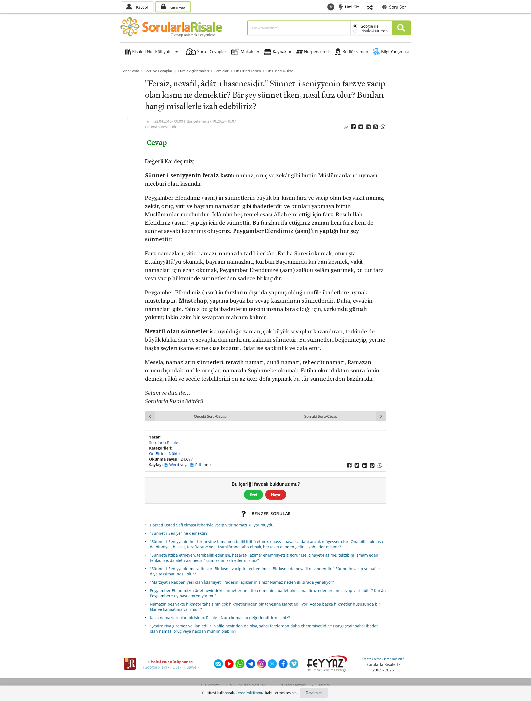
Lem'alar (221, 71)
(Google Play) (155, 667)
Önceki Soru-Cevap (210, 416)
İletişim (323, 685)
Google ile (369, 26)
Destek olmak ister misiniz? (383, 658)
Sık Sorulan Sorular (248, 685)
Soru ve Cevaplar (158, 71)
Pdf (198, 464)
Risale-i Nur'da (374, 30)
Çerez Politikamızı (250, 692)
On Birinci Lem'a (247, 71)
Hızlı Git (351, 6)
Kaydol (141, 7)
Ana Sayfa (131, 71)
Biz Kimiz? (210, 685)
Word (174, 464)
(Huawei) (191, 667)
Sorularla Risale (163, 442)
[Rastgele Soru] (370, 6)
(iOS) (174, 667)
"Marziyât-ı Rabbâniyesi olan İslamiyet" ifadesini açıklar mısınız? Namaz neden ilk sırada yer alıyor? (242, 582)
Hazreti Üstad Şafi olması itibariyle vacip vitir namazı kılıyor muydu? (212, 525)
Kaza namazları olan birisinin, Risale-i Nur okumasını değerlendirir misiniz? (220, 617)
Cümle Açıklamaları (193, 71)
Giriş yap (177, 7)
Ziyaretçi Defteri (291, 685)
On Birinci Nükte (279, 71)
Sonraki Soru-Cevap (321, 416)
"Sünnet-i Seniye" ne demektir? (178, 533)
